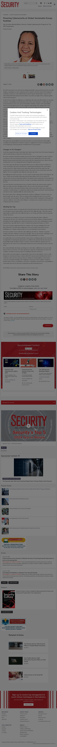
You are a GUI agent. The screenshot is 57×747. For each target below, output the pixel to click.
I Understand (33, 133)
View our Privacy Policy (34, 129)
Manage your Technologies (21, 133)
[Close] (47, 110)
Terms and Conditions (25, 124)
